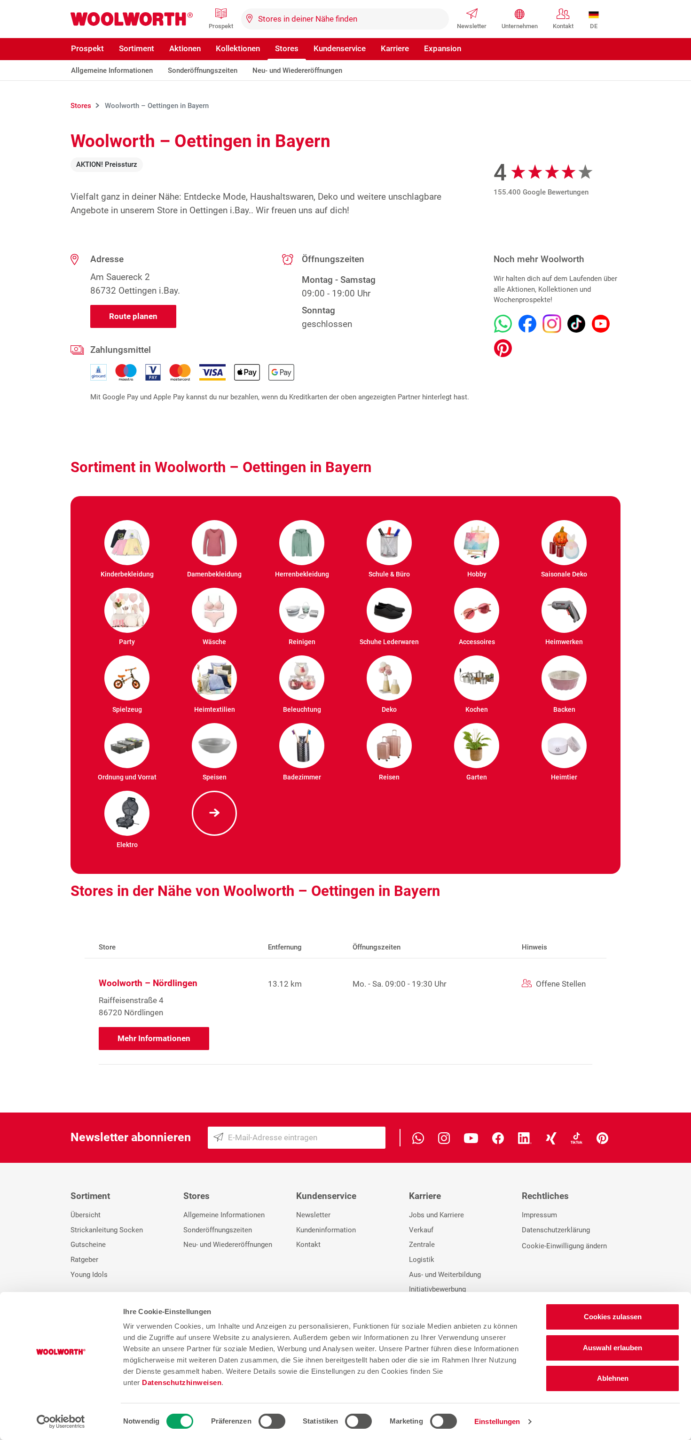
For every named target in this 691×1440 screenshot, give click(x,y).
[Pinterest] (602, 1137)
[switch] (272, 1421)
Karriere (395, 48)
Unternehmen (520, 26)
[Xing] (551, 1137)
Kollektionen (238, 48)
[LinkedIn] (525, 1137)
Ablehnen (612, 1378)
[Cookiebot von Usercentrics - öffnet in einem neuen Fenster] (61, 1422)
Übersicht (86, 1215)
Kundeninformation (326, 1230)
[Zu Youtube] (600, 323)
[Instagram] (444, 1137)
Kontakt (563, 26)
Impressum (539, 1215)
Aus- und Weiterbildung (445, 1274)
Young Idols (89, 1274)
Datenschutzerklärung (556, 1230)
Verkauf (421, 1230)
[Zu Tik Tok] (576, 323)
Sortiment (136, 48)
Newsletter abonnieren (131, 1137)
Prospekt (221, 26)
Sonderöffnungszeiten (202, 70)
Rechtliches (545, 1196)
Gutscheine (88, 1244)
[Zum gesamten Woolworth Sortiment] (214, 813)
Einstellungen (497, 1421)
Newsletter (472, 26)
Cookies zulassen (613, 1317)
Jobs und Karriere (436, 1215)
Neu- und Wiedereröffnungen (297, 70)
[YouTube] (471, 1137)
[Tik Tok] (576, 1137)
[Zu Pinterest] (503, 348)
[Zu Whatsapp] (503, 323)
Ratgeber (84, 1259)
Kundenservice (340, 48)
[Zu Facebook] (527, 323)
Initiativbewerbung (437, 1289)
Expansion (442, 48)
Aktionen (185, 48)
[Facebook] (498, 1137)
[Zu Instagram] (551, 323)
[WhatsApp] (418, 1137)
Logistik (421, 1259)
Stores (286, 48)
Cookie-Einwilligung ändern (564, 1246)
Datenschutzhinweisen (181, 1382)
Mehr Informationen (154, 1038)
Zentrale (422, 1244)
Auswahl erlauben (612, 1348)
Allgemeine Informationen (112, 70)
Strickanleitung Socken (107, 1230)
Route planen (133, 316)
